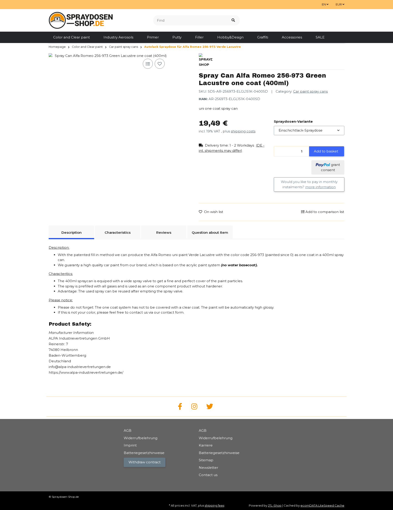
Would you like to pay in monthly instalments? (309, 184)
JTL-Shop (275, 505)
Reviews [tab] (163, 232)
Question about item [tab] (210, 232)
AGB (127, 430)
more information (320, 187)
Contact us (208, 475)
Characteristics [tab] (118, 232)
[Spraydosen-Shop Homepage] (81, 20)
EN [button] (324, 4)
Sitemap (206, 460)
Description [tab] (71, 232)
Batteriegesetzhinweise (144, 453)
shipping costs (243, 131)
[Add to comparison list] (148, 64)
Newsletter (208, 467)
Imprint (130, 445)
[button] (234, 148)
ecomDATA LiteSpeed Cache (322, 505)
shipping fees (214, 505)
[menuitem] (71, 37)
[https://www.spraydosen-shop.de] (180, 406)
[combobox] (309, 130)
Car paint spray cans (310, 91)
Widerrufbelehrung (140, 438)
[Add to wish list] (160, 64)
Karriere (206, 445)
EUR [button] (339, 4)
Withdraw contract (144, 462)
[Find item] (233, 20)
